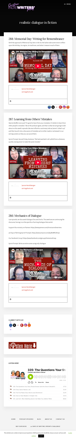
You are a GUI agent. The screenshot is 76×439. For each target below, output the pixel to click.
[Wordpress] (10, 101)
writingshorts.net (27, 92)
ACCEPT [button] (41, 436)
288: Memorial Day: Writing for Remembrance (36, 39)
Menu (69, 4)
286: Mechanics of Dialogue (25, 215)
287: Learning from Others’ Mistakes (30, 119)
